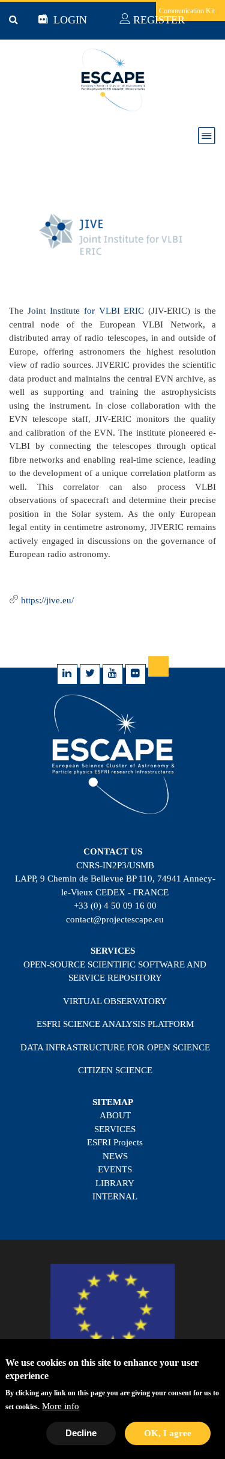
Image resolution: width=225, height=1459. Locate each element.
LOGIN (68, 20)
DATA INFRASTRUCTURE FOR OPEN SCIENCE (115, 1047)
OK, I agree (167, 1433)
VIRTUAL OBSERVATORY (115, 1001)
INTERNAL (114, 1196)
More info (60, 1406)
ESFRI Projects (115, 1142)
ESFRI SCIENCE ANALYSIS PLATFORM (115, 1024)
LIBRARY (114, 1183)
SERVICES (115, 1129)
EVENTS (115, 1169)
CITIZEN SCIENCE (115, 1070)
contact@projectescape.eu (115, 919)
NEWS (115, 1156)
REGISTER (157, 20)
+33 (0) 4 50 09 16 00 (115, 905)
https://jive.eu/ (47, 600)
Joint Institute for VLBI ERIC (86, 310)
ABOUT (115, 1115)
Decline (81, 1433)
